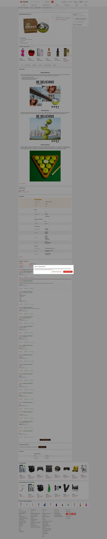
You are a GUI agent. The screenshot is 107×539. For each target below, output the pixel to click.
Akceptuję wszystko (67, 271)
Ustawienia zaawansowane (56, 271)
